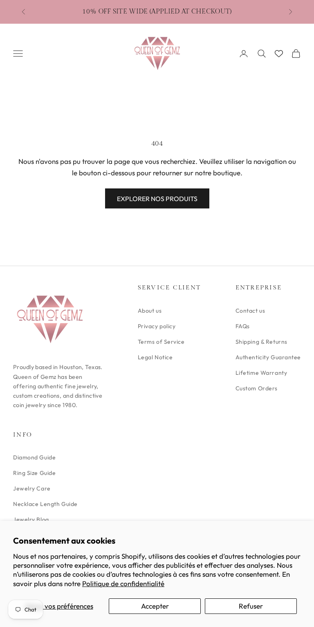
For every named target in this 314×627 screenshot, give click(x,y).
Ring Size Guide (34, 473)
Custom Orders (257, 388)
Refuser (251, 606)
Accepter (155, 606)
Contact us (250, 310)
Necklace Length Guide (45, 504)
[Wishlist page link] (279, 53)
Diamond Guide (34, 457)
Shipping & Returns (261, 341)
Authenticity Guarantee (268, 357)
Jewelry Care (32, 488)
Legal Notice (155, 357)
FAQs (243, 326)
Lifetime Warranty (261, 372)
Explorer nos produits (157, 199)
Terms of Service (161, 341)
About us (149, 310)
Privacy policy (157, 326)
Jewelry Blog (31, 519)
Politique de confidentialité (123, 583)
